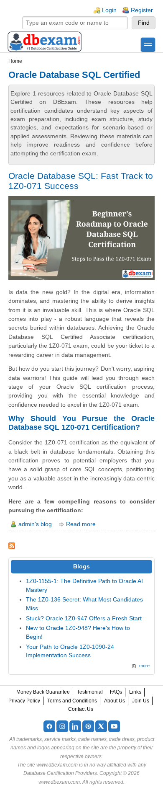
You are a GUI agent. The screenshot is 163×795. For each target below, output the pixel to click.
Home (15, 61)
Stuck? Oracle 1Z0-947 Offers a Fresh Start (84, 618)
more (144, 665)
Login (109, 10)
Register (142, 10)
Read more (81, 524)
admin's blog (35, 524)
